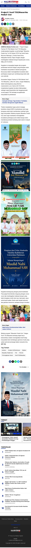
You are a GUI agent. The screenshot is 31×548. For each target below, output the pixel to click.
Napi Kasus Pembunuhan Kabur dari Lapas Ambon (13, 328)
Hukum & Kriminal (11, 6)
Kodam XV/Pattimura (14, 350)
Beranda (3, 9)
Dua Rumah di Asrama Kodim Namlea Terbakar (16, 507)
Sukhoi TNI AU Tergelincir (12, 495)
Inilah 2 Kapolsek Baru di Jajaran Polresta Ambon (15, 456)
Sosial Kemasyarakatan (13, 9)
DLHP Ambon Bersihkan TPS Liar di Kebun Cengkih (15, 471)
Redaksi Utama (9, 18)
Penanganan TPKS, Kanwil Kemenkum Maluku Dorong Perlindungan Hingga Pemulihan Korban (10, 440)
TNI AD (21, 352)
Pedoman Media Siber (8, 519)
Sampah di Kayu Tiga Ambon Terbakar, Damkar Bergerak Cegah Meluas (14, 101)
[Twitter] (5, 24)
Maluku (24, 350)
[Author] (2, 19)
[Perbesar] (15, 43)
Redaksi (26, 519)
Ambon (4, 350)
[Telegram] (10, 24)
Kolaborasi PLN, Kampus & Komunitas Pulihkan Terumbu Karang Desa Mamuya (17, 500)
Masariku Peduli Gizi (7, 352)
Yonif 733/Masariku (20, 355)
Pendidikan (21, 6)
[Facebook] (2, 24)
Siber (15, 521)
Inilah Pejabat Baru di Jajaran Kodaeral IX (17, 450)
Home (2, 6)
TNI (16, 352)
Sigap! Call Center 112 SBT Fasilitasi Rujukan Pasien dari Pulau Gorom (16, 482)
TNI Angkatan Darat (7, 355)
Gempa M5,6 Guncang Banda (13, 476)
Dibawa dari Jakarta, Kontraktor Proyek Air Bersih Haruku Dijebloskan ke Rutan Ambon (17, 463)
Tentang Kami (19, 519)
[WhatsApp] (7, 24)
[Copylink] (13, 24)
